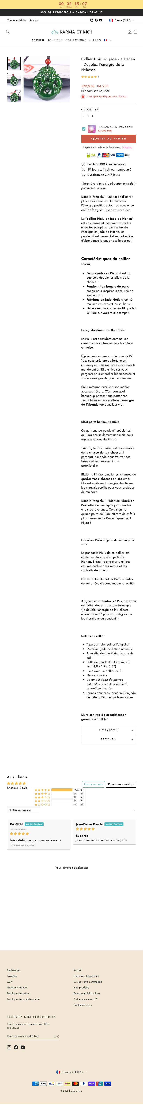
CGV (10, 982)
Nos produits (81, 987)
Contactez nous (82, 1005)
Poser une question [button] (121, 784)
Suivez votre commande (87, 982)
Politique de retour (18, 993)
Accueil (38, 40)
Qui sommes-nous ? (85, 999)
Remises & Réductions (86, 993)
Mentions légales (17, 987)
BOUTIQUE (55, 40)
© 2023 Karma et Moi (71, 1091)
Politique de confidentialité (23, 999)
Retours (108, 739)
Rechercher (14, 970)
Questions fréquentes (86, 976)
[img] (38, 834)
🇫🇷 (106, 40)
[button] (89, 77)
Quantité (90, 109)
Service (33, 20)
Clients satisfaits (16, 20)
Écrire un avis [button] (93, 784)
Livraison (108, 730)
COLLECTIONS (76, 40)
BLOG (97, 40)
